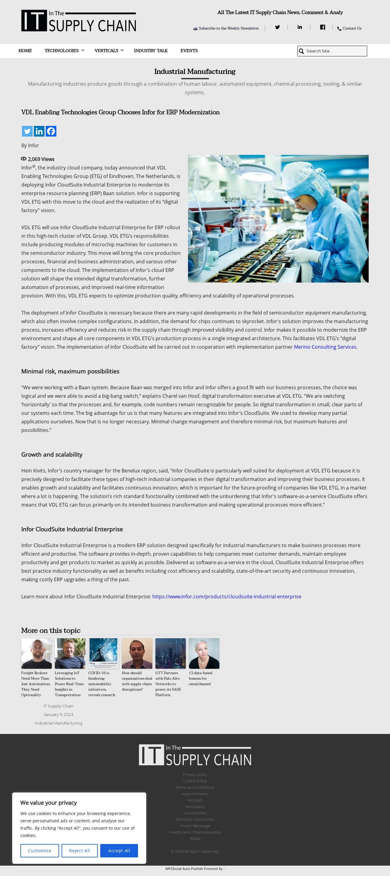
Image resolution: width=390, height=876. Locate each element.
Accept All (119, 850)
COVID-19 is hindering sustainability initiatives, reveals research (101, 684)
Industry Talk (151, 50)
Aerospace (195, 806)
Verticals (106, 50)
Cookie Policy (195, 781)
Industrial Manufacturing (58, 723)
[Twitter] (278, 27)
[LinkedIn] (301, 27)
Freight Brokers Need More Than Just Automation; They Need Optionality (35, 684)
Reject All (79, 850)
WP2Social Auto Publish (184, 868)
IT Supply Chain (58, 705)
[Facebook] (323, 27)
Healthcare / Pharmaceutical (195, 832)
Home (25, 50)
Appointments (195, 793)
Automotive (195, 813)
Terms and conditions (195, 787)
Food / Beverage (195, 825)
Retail (195, 838)
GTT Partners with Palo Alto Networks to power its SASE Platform (168, 684)
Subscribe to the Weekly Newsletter (229, 28)
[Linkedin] (39, 131)
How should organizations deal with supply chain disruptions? (137, 681)
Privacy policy (195, 774)
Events (189, 50)
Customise (39, 850)
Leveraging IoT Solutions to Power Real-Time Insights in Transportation (69, 684)
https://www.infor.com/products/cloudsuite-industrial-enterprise (226, 596)
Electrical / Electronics (195, 819)
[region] (79, 828)
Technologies (62, 50)
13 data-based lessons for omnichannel (200, 678)
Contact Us (352, 28)
